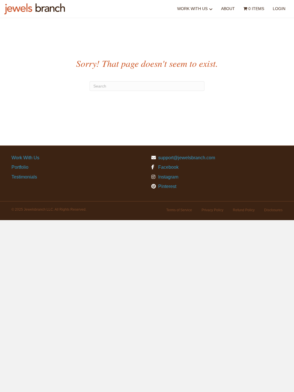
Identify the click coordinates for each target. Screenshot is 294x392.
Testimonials (24, 176)
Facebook (168, 167)
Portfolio (19, 167)
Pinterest (166, 186)
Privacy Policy (212, 210)
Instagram (167, 176)
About (228, 8)
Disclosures (273, 210)
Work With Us (192, 8)
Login (279, 8)
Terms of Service (179, 210)
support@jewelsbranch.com (186, 157)
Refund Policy (244, 210)
